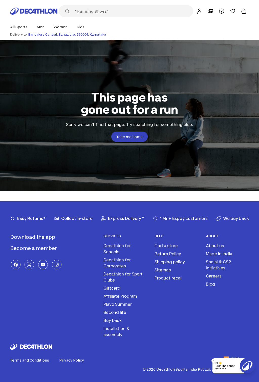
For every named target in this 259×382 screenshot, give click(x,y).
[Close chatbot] (213, 361)
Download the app (33, 237)
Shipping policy (170, 261)
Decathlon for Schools (117, 248)
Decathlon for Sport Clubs (123, 277)
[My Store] (210, 11)
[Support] (222, 11)
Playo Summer (117, 304)
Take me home (129, 137)
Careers (214, 275)
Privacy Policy (71, 360)
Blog (210, 284)
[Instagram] (56, 264)
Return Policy (168, 253)
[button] (20, 27)
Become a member (34, 248)
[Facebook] (15, 264)
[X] (29, 264)
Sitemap (163, 269)
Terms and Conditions (29, 360)
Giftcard (111, 288)
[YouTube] (43, 264)
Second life (114, 312)
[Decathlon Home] (34, 11)
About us (215, 245)
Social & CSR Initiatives (218, 264)
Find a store (166, 245)
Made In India (219, 253)
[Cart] (244, 11)
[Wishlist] (233, 11)
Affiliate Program (120, 296)
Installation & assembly (116, 331)
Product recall (168, 278)
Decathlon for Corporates (117, 262)
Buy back (112, 320)
